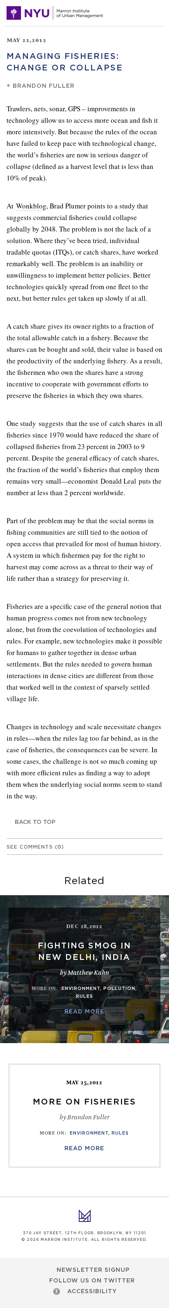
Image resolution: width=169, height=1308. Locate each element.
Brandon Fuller (44, 86)
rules (84, 996)
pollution (119, 988)
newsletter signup (93, 1270)
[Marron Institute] (55, 13)
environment (81, 988)
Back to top (35, 822)
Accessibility (92, 1291)
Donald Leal (118, 481)
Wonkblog (31, 206)
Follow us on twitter (92, 1281)
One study (21, 423)
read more (84, 1012)
